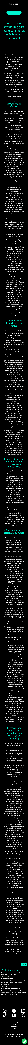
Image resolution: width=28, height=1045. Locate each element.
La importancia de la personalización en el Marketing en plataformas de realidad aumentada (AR (13, 982)
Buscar (24, 964)
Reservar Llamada (14, 13)
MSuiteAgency (14, 1038)
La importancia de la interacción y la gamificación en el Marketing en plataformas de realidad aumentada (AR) (13, 992)
